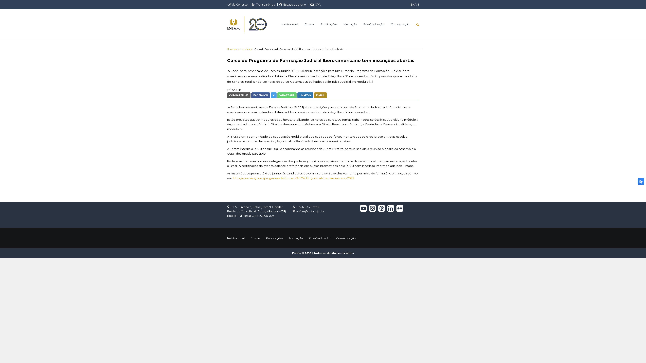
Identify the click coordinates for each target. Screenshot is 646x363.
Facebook (260, 95)
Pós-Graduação (373, 24)
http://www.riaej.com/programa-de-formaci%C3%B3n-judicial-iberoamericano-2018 (293, 178)
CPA (317, 4)
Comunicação (400, 24)
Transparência (265, 4)
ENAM (414, 4)
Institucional (289, 24)
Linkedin (305, 95)
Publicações (328, 24)
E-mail (320, 95)
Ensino (309, 24)
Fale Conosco (239, 4)
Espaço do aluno (294, 4)
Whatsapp (287, 95)
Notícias (247, 49)
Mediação (350, 24)
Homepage (233, 49)
